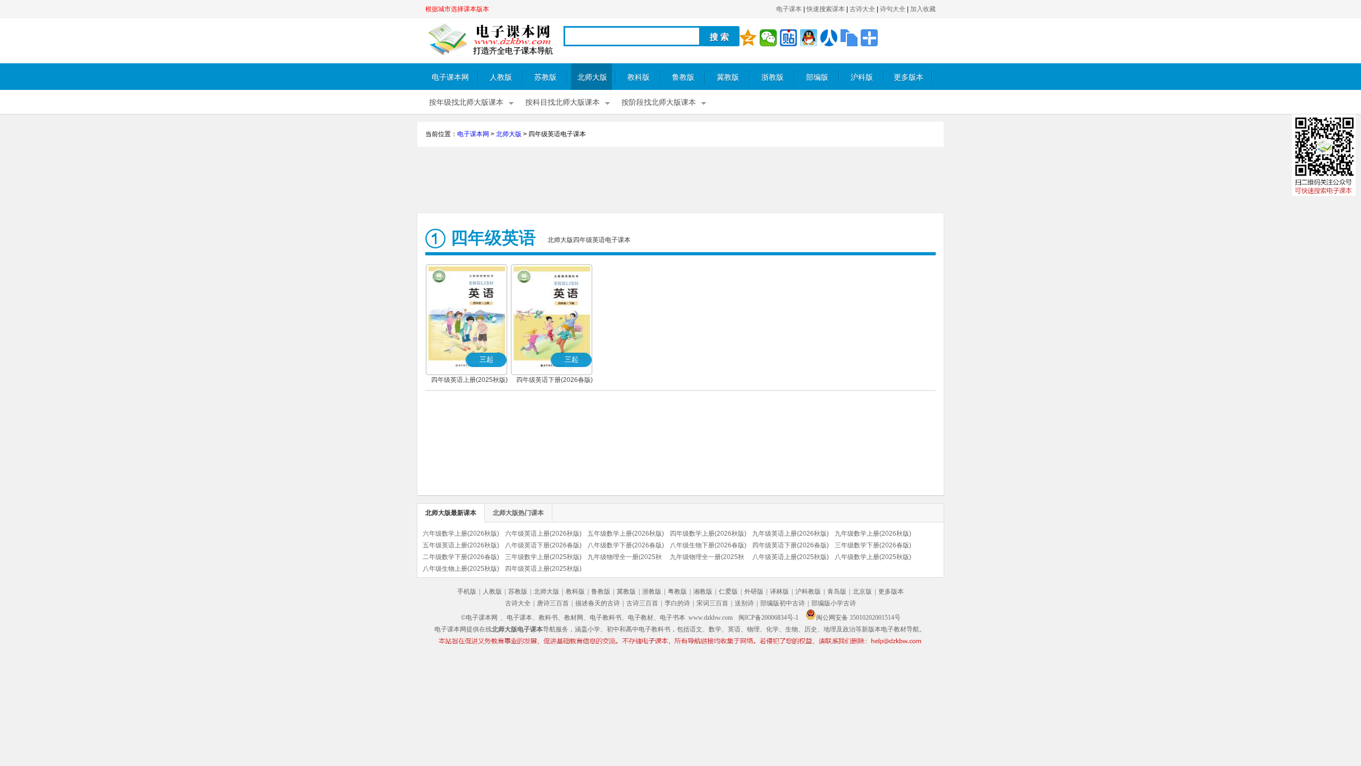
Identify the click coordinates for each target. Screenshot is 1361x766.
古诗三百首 (642, 603)
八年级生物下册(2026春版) (708, 545)
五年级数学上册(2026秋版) (625, 533)
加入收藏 (923, 9)
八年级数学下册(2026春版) (625, 545)
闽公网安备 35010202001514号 (858, 617)
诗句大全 (892, 9)
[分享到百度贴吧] (788, 37)
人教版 (501, 77)
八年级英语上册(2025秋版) (790, 557)
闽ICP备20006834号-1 (768, 617)
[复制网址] (849, 37)
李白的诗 (677, 603)
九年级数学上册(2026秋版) (873, 533)
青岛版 (836, 591)
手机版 (466, 591)
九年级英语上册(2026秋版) (790, 533)
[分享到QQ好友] (808, 37)
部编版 (817, 77)
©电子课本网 (479, 617)
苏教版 (545, 77)
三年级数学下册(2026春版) (873, 545)
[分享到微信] (768, 37)
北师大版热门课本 (518, 513)
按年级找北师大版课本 (466, 102)
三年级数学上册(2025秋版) (543, 557)
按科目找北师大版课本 (562, 102)
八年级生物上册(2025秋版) (461, 568)
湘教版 (702, 591)
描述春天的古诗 (597, 603)
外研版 (753, 591)
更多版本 (908, 77)
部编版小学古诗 (833, 603)
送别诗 (744, 603)
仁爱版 (728, 591)
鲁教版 (683, 77)
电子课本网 (450, 77)
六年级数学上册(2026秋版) (461, 533)
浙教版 (772, 77)
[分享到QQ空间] (748, 37)
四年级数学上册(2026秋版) (708, 533)
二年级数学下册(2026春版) (461, 557)
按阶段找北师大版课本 (658, 102)
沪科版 (862, 77)
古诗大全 (862, 9)
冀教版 (728, 77)
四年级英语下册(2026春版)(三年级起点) (554, 381)
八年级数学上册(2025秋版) (873, 557)
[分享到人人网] (828, 37)
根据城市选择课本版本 (457, 9)
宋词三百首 (712, 603)
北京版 (862, 591)
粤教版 (677, 591)
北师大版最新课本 (450, 513)
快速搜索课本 (825, 9)
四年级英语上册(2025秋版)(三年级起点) (469, 381)
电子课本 (789, 9)
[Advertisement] (680, 181)
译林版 (779, 591)
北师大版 (592, 77)
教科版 (638, 77)
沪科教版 (808, 591)
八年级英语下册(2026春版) (543, 545)
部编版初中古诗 (782, 603)
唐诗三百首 (553, 603)
